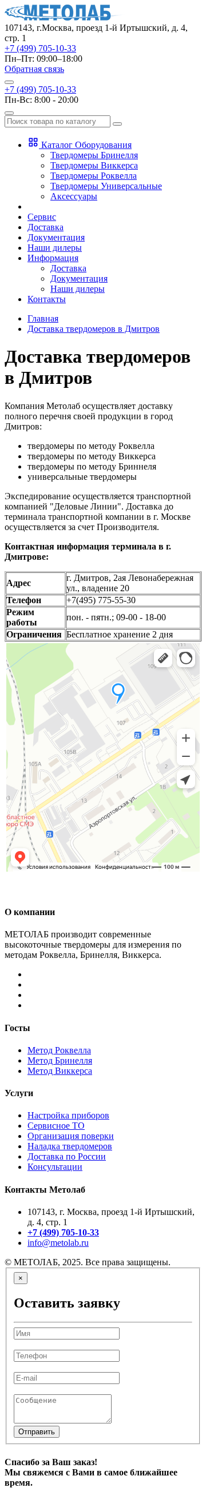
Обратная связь (34, 69)
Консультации (54, 1167)
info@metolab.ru (58, 1243)
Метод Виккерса (59, 1071)
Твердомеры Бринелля (94, 155)
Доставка (45, 227)
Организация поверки (70, 1136)
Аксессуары (73, 196)
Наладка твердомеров (69, 1146)
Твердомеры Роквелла (93, 176)
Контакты (46, 299)
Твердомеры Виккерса (94, 165)
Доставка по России (66, 1156)
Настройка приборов (68, 1115)
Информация (52, 258)
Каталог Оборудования (85, 145)
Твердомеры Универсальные (106, 186)
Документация (56, 237)
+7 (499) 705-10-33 (40, 48)
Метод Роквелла (59, 1050)
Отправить (36, 1431)
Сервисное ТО (56, 1125)
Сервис (41, 217)
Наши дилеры (54, 247)
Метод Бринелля (59, 1060)
